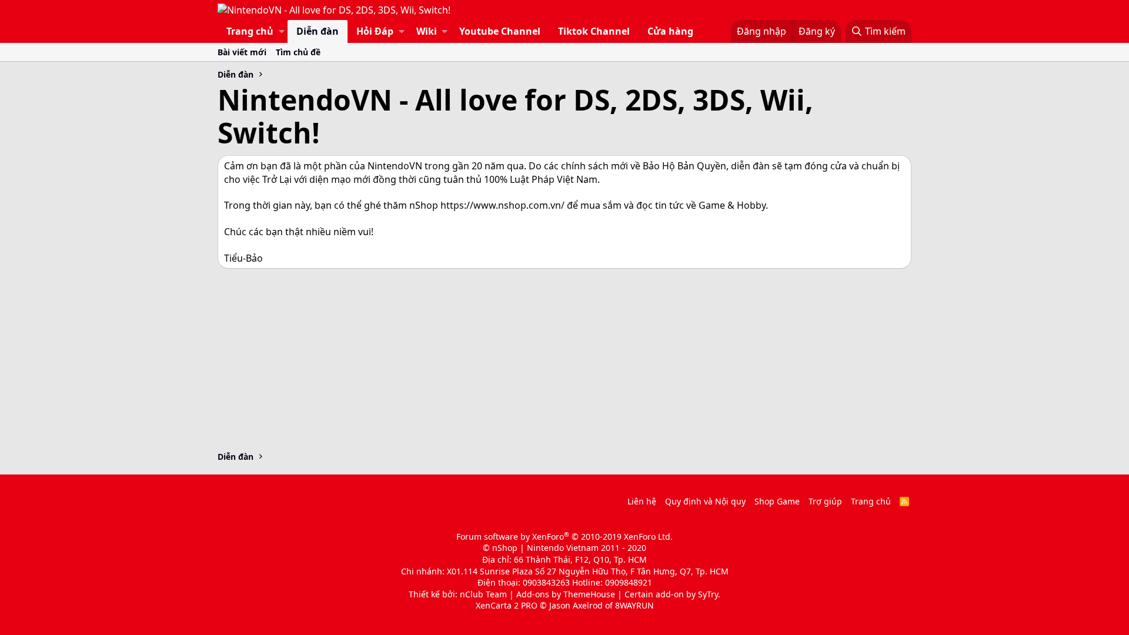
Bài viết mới (242, 52)
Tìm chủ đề (298, 52)
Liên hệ (641, 501)
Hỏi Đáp (374, 31)
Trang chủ (249, 31)
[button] (282, 31)
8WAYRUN (634, 605)
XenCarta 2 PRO (506, 605)
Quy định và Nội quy (705, 501)
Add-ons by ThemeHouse (565, 594)
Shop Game (777, 501)
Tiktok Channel (594, 31)
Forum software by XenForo (564, 536)
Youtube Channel (499, 31)
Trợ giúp (825, 501)
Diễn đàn (317, 31)
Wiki (426, 31)
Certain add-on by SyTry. (672, 594)
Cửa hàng (670, 31)
